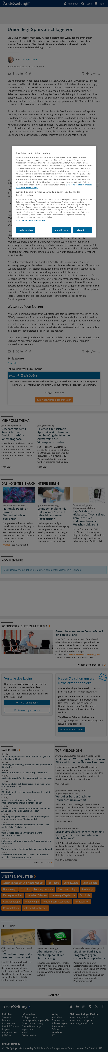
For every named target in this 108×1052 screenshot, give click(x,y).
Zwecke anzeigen (25, 230)
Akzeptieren (82, 230)
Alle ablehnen (61, 230)
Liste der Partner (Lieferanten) (30, 220)
